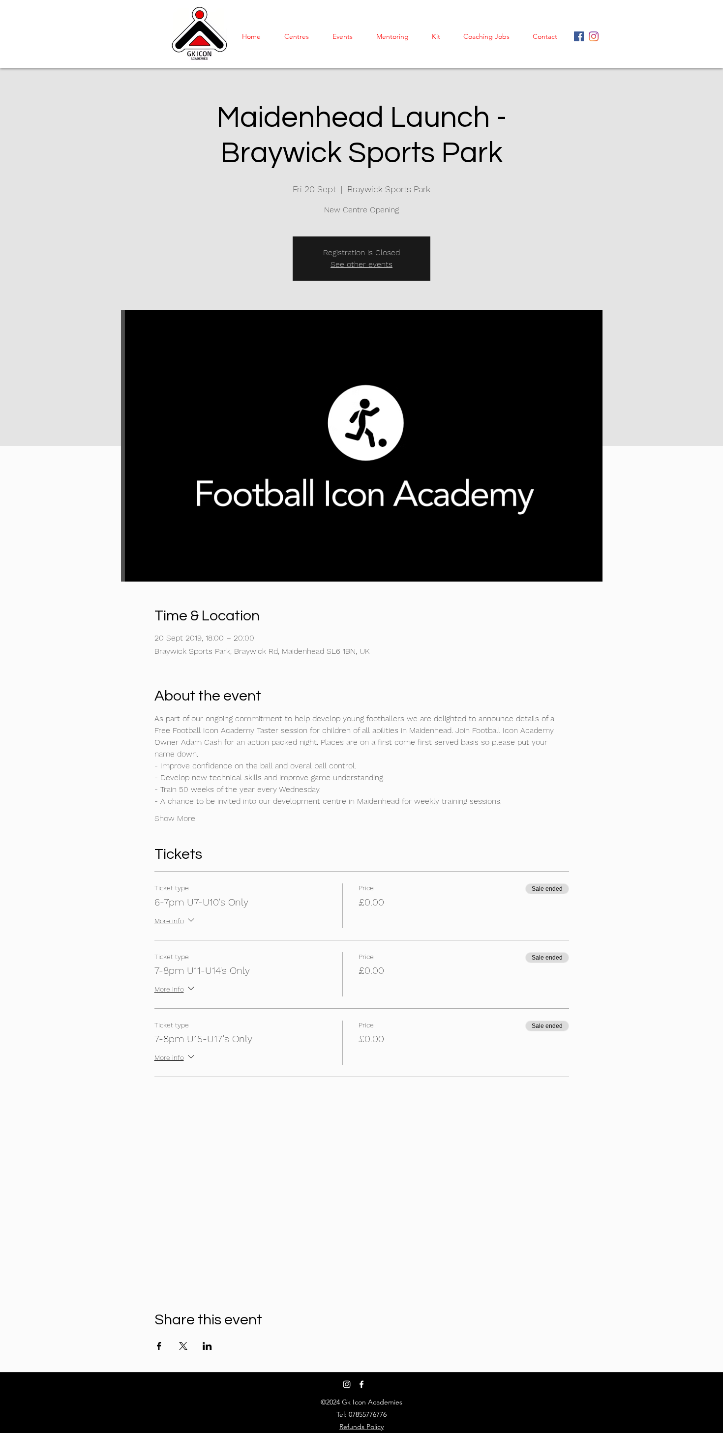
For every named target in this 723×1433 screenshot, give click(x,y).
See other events (361, 264)
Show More (174, 818)
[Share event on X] (183, 1346)
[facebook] (594, 36)
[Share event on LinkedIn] (207, 1346)
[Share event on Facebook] (159, 1346)
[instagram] (579, 36)
